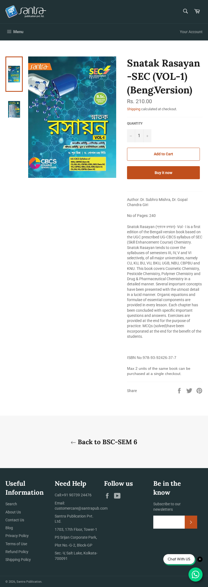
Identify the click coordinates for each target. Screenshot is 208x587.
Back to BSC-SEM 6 (106, 442)
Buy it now (163, 173)
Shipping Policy (18, 559)
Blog (9, 528)
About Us (13, 512)
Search (11, 504)
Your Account (191, 32)
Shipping (133, 109)
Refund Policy (16, 552)
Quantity (134, 123)
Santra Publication (29, 581)
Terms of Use (16, 544)
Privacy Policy (17, 536)
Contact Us (14, 520)
